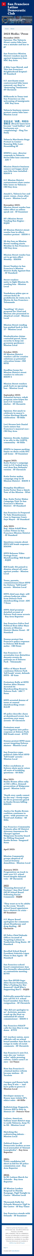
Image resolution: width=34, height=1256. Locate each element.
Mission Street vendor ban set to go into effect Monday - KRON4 (17, 257)
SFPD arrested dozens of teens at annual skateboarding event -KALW (16, 703)
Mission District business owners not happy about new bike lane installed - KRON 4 (16, 170)
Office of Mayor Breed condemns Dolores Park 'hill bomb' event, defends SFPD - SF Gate (17, 672)
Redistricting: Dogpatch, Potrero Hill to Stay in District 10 (16, 1109)
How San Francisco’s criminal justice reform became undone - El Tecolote (15, 1072)
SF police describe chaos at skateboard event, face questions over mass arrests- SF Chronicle (16, 717)
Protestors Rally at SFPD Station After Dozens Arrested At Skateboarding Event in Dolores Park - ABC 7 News (16, 688)
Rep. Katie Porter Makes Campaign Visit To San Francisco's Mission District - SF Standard (16, 502)
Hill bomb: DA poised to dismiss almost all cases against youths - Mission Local (16, 570)
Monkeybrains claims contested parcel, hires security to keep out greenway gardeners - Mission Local (15, 341)
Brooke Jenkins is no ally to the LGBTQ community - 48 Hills (16, 440)
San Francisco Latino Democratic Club (18, 9)
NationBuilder (15, 1251)
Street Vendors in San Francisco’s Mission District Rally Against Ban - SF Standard (17, 269)
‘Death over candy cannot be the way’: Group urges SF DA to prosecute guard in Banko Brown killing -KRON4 (16, 800)
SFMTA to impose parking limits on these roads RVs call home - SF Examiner (17, 451)
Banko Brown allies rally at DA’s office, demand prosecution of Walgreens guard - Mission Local (16, 785)
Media (12, 29)
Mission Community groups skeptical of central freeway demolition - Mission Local (17, 859)
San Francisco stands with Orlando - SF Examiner (17, 1214)
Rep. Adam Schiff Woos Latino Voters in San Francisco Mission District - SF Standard (17, 532)
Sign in (6, 1247)
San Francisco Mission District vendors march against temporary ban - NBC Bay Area (16, 57)
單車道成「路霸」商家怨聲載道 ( (17, 127)
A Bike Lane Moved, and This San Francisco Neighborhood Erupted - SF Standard (16, 70)
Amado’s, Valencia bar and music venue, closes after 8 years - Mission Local (17, 196)
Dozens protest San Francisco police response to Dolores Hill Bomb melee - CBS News (16, 642)
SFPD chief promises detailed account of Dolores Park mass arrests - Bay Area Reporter (17, 613)
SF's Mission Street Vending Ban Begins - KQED (14, 221)
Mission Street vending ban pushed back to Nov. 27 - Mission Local (16, 327)
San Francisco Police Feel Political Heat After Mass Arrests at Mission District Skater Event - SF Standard (16, 628)
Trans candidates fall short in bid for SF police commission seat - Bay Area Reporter (16, 1164)
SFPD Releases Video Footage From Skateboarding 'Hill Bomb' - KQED (17, 556)
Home (7, 29)
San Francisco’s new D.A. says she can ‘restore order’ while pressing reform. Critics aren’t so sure (16, 1057)
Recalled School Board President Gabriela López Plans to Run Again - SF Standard (16, 954)
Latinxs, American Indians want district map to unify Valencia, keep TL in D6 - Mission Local (17, 1122)
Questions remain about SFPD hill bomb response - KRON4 (17, 544)
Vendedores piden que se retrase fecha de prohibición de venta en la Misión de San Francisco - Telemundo (17, 298)
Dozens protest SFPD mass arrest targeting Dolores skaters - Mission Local (17, 743)
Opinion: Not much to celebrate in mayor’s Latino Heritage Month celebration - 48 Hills (15, 414)
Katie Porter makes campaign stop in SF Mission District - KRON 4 (17, 478)
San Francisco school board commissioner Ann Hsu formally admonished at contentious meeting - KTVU (17, 969)
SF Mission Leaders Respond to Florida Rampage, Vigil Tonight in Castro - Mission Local (17, 1192)
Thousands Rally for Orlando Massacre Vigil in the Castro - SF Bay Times (17, 1204)
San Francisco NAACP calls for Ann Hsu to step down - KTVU (16, 1028)
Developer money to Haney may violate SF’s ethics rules (15, 1098)
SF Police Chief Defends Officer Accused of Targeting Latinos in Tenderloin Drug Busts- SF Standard (17, 940)
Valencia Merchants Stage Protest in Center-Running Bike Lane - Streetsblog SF (17, 143)
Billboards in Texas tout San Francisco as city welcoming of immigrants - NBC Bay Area (16, 100)
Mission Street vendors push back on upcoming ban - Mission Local (15, 386)
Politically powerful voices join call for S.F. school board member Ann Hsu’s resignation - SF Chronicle (17, 999)
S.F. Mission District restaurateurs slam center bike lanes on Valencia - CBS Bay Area (17, 183)
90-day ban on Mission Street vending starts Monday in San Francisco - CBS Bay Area (17, 244)
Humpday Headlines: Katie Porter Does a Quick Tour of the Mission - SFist (17, 490)
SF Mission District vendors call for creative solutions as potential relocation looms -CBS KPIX (16, 359)
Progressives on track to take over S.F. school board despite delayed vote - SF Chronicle (16, 875)
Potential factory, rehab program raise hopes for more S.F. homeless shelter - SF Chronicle (16, 400)
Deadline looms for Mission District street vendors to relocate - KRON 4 (15, 373)
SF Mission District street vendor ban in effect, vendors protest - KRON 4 (17, 232)
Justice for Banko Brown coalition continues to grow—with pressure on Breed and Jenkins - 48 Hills (16, 815)
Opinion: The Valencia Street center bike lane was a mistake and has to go (16, 43)
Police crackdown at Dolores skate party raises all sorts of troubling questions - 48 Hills (17, 769)
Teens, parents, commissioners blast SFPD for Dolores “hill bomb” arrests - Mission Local (17, 584)
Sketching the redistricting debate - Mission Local (14, 1134)
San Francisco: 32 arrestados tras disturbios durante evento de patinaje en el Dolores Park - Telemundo (17, 657)
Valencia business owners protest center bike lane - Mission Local (16, 112)
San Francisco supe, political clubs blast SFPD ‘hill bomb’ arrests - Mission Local (16, 755)
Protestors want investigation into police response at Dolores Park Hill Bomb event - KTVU (16, 731)
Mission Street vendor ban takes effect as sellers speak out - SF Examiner (17, 209)
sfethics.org (12, 1243)
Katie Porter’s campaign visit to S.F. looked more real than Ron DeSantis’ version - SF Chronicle (16, 466)
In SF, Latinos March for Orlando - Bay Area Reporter (16, 1179)
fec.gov (22, 1243)
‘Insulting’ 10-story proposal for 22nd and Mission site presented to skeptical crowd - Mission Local (16, 314)
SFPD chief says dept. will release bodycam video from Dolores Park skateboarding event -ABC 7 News (17, 598)
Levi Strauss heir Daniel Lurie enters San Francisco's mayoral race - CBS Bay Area (17, 428)
